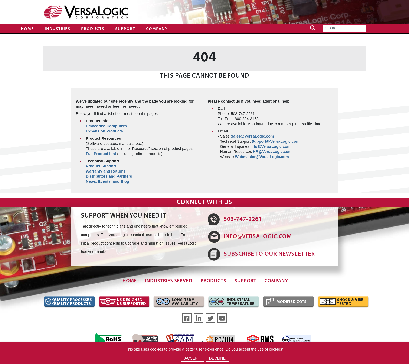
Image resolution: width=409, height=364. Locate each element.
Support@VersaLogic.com (276, 141)
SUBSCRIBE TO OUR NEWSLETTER (269, 254)
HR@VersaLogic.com (272, 151)
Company (157, 29)
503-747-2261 (243, 219)
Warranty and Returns (106, 171)
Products (92, 29)
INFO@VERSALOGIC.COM (258, 237)
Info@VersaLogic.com (270, 146)
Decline (217, 358)
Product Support (101, 166)
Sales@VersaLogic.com (252, 136)
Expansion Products (104, 131)
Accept (192, 358)
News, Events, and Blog (107, 181)
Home (27, 29)
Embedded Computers (106, 126)
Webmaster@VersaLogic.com (262, 157)
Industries (57, 29)
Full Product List (101, 154)
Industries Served (168, 281)
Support (125, 29)
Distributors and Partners (109, 176)
